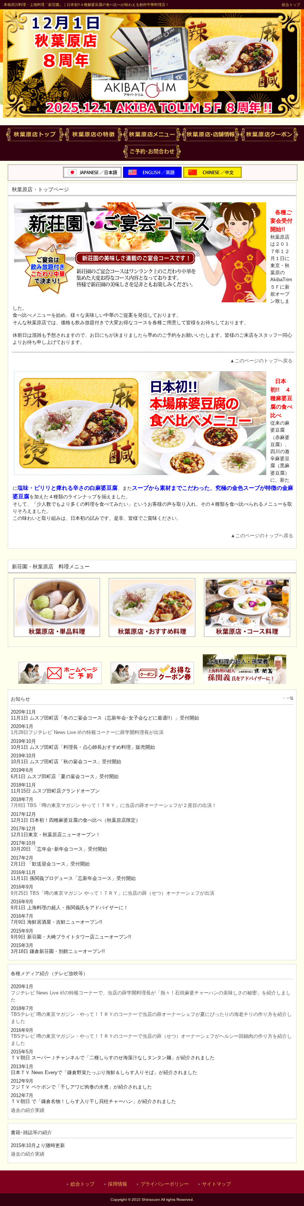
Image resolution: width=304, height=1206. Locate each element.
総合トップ (291, 5)
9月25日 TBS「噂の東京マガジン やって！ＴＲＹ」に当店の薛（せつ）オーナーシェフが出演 (112, 893)
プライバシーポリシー (165, 1184)
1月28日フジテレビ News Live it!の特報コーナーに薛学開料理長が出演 (87, 732)
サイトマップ (216, 1184)
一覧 (290, 698)
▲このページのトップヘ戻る (261, 360)
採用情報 (117, 1184)
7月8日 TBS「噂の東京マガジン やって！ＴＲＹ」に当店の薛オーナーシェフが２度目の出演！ (114, 805)
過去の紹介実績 (27, 1110)
